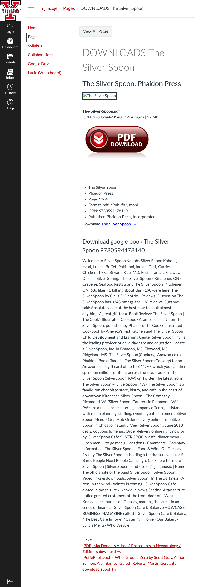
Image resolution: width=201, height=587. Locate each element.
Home (33, 28)
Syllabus (35, 46)
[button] (10, 89)
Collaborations (40, 55)
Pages (33, 37)
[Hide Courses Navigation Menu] (30, 8)
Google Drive (39, 64)
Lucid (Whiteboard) (44, 73)
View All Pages (95, 31)
